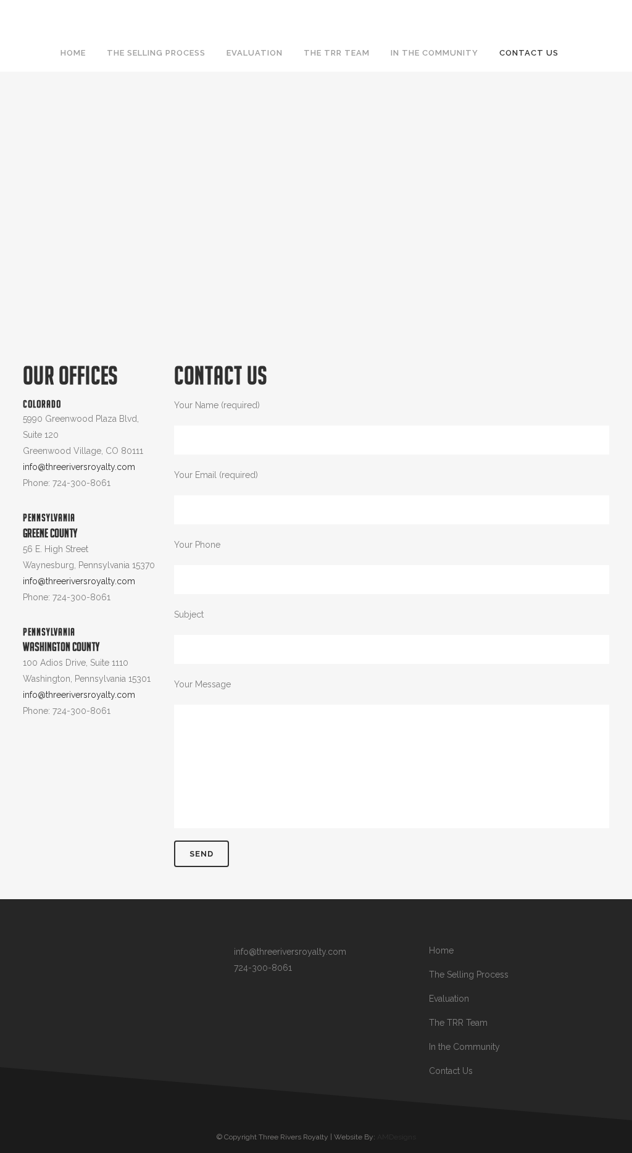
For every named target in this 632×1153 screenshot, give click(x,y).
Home (441, 950)
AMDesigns (396, 1137)
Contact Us (451, 1071)
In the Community (464, 1047)
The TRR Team (458, 1023)
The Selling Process (469, 974)
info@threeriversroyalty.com (79, 467)
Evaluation (449, 999)
